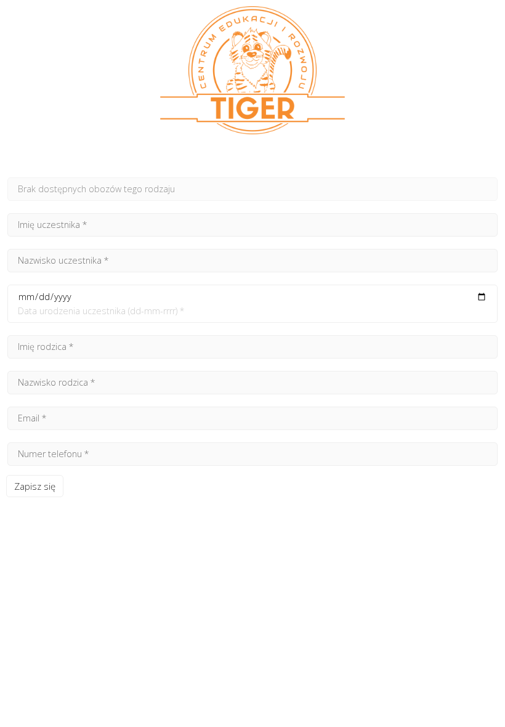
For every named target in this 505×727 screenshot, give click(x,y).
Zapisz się (34, 486)
